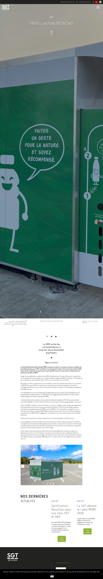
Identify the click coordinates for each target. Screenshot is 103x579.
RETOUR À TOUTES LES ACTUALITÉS (51, 321)
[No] (100, 574)
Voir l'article (62, 539)
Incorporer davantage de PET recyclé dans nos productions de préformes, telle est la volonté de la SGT (15, 323)
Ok (52, 576)
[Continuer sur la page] (51, 34)
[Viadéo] (97, 2)
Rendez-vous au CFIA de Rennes (90, 321)
